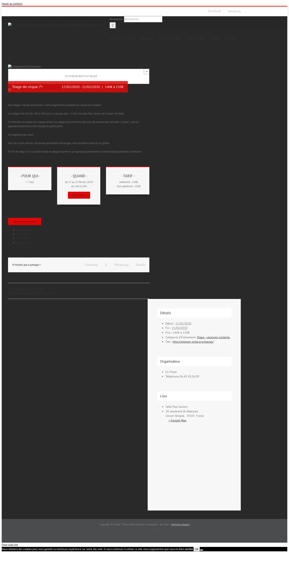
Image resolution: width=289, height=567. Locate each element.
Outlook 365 (24, 238)
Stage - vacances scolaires (213, 337)
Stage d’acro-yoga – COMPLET (27, 289)
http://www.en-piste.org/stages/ (193, 342)
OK (196, 549)
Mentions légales (180, 524)
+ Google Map (177, 420)
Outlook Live (24, 242)
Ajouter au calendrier (25, 221)
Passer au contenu (12, 4)
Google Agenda (25, 230)
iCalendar (22, 234)
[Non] (201, 550)
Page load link (10, 544)
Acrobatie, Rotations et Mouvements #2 (30, 293)
